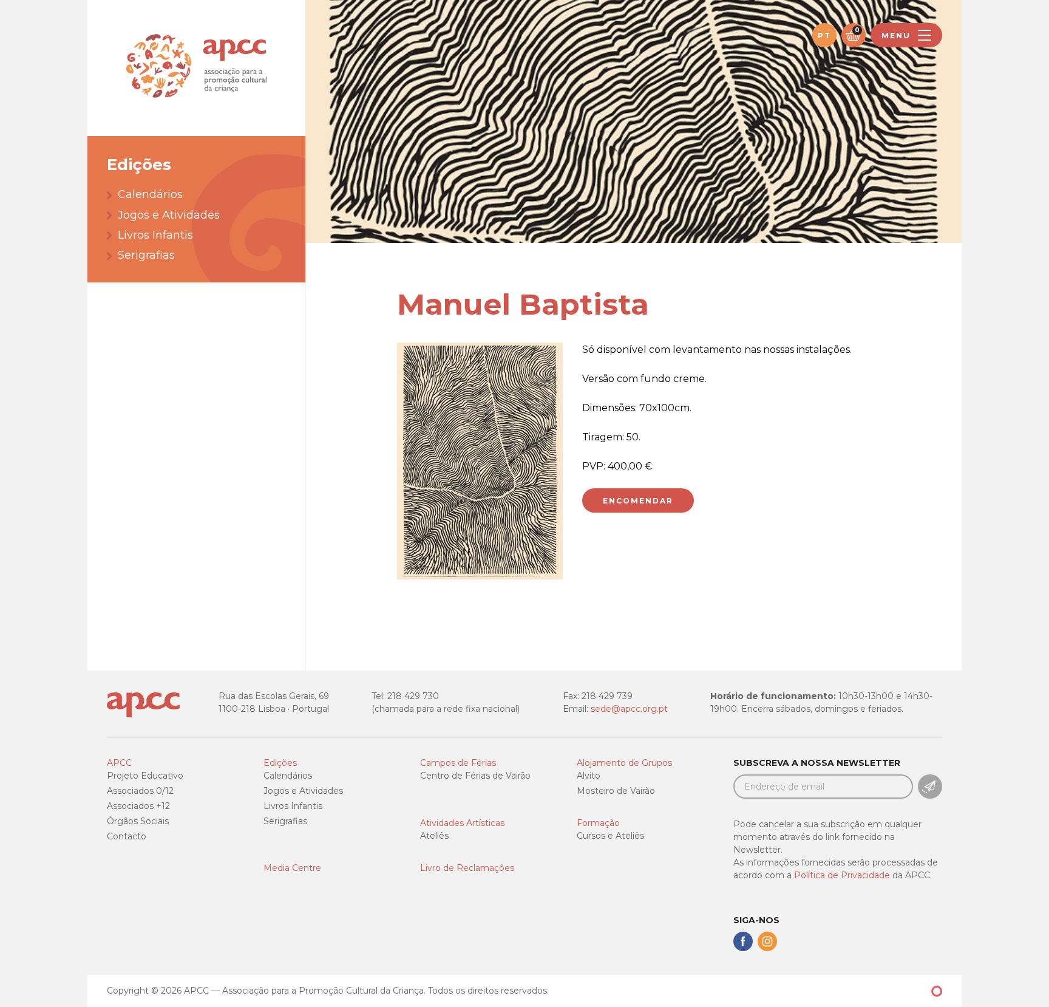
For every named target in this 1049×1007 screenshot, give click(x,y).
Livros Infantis (155, 235)
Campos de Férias (458, 762)
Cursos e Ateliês (610, 835)
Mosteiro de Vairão (616, 790)
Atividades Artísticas (462, 823)
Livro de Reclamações (467, 867)
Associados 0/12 (140, 790)
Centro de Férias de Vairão (475, 775)
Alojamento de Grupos (624, 762)
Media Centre (292, 867)
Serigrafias (146, 255)
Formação (598, 823)
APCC (119, 762)
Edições (280, 762)
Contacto (126, 836)
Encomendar (638, 500)
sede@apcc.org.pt (629, 708)
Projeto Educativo (145, 775)
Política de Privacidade (842, 875)
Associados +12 (138, 805)
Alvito (588, 775)
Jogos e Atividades (169, 215)
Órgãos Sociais (138, 821)
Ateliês (434, 835)
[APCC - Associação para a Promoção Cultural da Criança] (196, 68)
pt (824, 35)
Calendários (150, 194)
